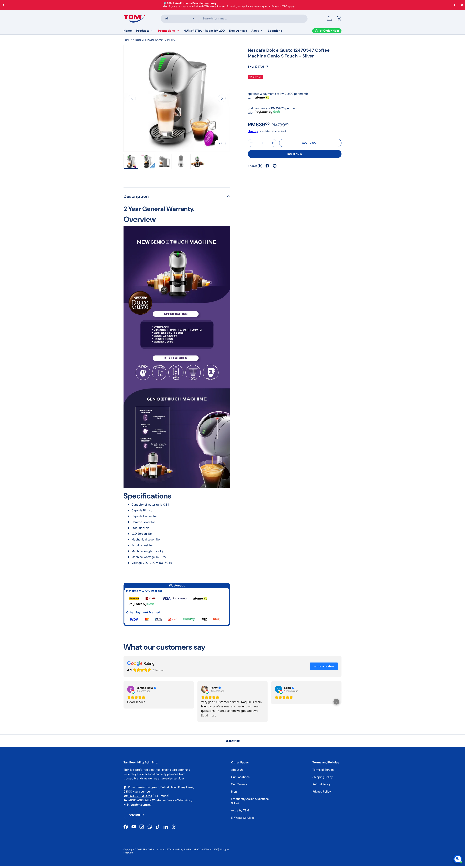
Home (128, 31)
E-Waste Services (242, 818)
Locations (275, 31)
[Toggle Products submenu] (152, 30)
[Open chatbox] (457, 859)
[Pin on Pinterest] (274, 165)
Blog (234, 791)
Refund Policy (321, 784)
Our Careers (239, 784)
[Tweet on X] (260, 165)
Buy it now (294, 153)
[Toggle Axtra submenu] (262, 30)
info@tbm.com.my (139, 805)
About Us (237, 770)
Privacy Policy (321, 791)
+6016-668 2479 (139, 800)
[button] (339, 18)
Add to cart (310, 142)
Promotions (166, 31)
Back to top (232, 740)
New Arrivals (238, 31)
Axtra (255, 31)
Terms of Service (323, 770)
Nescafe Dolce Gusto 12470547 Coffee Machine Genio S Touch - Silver (155, 39)
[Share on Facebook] (267, 165)
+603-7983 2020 (140, 796)
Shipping (253, 131)
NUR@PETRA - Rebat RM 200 (204, 31)
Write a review (324, 666)
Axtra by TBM (240, 810)
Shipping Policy (322, 777)
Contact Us (136, 815)
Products (142, 31)
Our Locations (240, 777)
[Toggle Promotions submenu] (178, 30)
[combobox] (234, 18)
